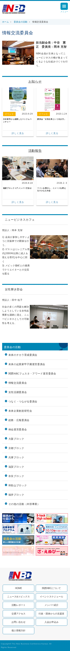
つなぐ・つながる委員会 (22, 401)
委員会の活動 (20, 22)
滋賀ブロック (16, 466)
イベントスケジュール (51, 596)
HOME (18, 588)
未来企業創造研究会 (20, 411)
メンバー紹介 (52, 605)
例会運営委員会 (17, 429)
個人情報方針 (18, 630)
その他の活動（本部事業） (24, 504)
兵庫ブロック (16, 457)
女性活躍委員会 (17, 392)
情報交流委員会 (17, 383)
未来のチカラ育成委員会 (22, 355)
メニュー (64, 12)
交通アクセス (18, 613)
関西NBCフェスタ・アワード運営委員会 (32, 373)
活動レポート (18, 605)
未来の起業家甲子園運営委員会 (26, 364)
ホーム (5, 22)
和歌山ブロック (17, 485)
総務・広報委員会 (18, 420)
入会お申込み (52, 622)
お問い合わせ (18, 622)
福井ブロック (16, 494)
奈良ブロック (16, 476)
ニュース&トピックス (18, 596)
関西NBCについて (51, 588)
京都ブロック (16, 448)
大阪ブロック (16, 439)
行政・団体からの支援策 (51, 613)
